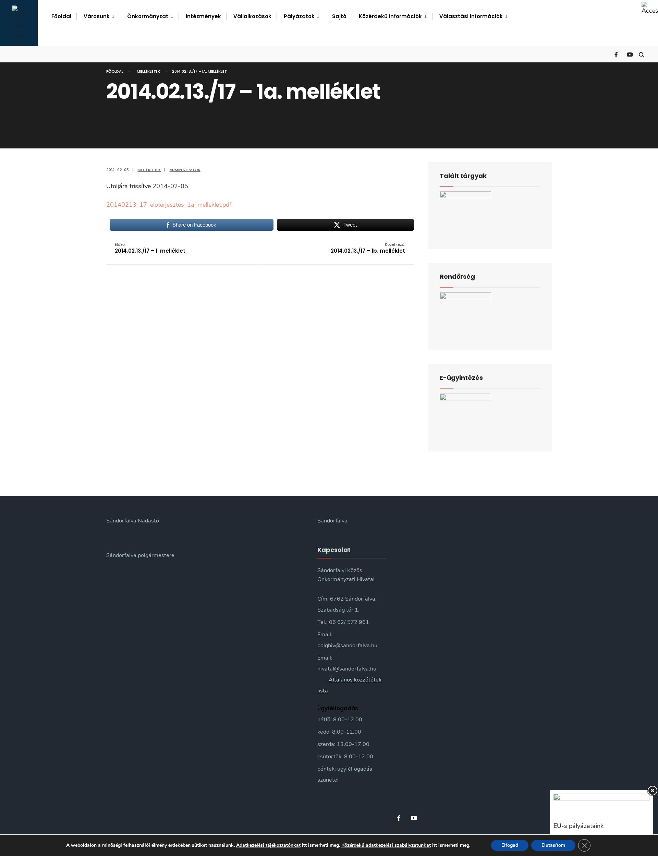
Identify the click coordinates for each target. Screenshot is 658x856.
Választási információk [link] (471, 16)
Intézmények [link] (203, 16)
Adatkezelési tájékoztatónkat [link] (268, 845)
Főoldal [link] (61, 16)
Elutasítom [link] (553, 845)
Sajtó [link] (339, 16)
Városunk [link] (97, 16)
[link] (650, 8)
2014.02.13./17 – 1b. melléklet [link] (368, 248)
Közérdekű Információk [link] (390, 16)
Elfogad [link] (509, 845)
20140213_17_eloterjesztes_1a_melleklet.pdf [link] (168, 205)
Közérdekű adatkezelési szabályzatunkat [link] (386, 845)
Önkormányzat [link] (147, 16)
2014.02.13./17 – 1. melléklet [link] (150, 248)
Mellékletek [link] (148, 71)
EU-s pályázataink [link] (578, 826)
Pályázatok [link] (299, 16)
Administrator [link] (185, 169)
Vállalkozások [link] (252, 16)
